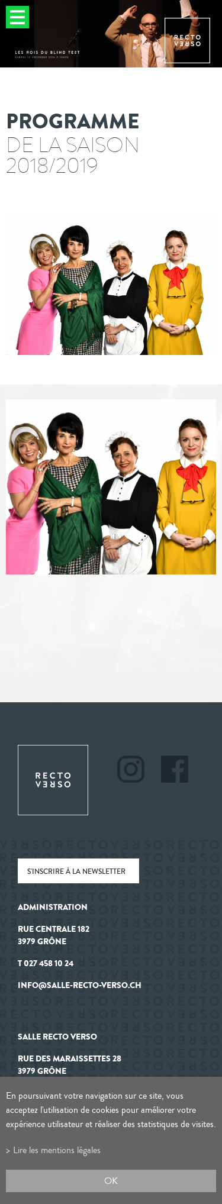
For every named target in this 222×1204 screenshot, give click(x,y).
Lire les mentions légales (57, 1150)
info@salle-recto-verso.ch (79, 985)
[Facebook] (174, 771)
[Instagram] (138, 771)
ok (111, 1180)
